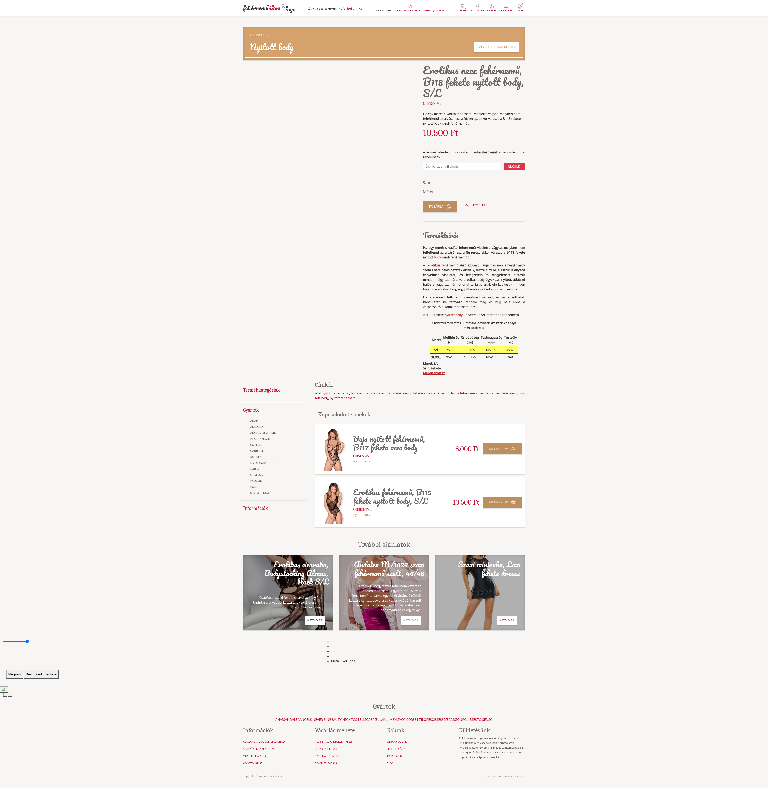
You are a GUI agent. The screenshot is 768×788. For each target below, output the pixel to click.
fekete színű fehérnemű (431, 393)
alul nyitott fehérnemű (332, 393)
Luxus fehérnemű (335, 8)
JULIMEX (255, 457)
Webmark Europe (515, 776)
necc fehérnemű (506, 393)
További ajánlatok (384, 544)
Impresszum (394, 756)
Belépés (491, 10)
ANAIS (254, 421)
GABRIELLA (257, 451)
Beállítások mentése (41, 674)
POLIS (254, 487)
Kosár (519, 8)
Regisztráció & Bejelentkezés (334, 741)
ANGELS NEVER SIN (263, 433)
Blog (390, 763)
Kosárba (436, 206)
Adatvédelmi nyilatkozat (259, 749)
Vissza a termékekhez (496, 47)
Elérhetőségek (396, 749)
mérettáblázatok (254, 756)
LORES (254, 469)
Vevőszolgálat (253, 763)
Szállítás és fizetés (327, 756)
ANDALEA (256, 427)
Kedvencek (505, 10)
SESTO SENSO (259, 493)
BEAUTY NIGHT (260, 439)
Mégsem (14, 674)
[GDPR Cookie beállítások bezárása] (1, 685)
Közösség (477, 10)
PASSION (256, 481)
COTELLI (256, 445)
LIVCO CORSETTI (261, 463)
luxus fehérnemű (464, 393)
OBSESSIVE (257, 475)
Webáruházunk (397, 741)
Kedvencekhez (480, 205)
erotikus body (369, 393)
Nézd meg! (315, 620)
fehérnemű (261, 7)
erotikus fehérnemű (396, 393)
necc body (485, 393)
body (354, 393)
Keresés (463, 10)
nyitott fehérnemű (343, 398)
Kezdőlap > (258, 35)
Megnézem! (498, 449)
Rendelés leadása (326, 763)
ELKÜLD (514, 166)
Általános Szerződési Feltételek (264, 741)
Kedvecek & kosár (326, 749)
